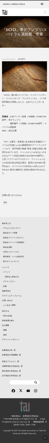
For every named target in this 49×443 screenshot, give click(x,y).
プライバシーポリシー (11, 339)
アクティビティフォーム (11, 295)
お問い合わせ (7, 300)
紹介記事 (13, 130)
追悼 (5, 335)
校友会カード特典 (10, 233)
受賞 (5, 202)
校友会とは (6, 223)
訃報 (5, 286)
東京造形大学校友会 (10, 371)
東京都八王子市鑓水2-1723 (23, 419)
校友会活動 (7, 247)
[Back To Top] (45, 437)
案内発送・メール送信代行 (13, 256)
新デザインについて (11, 261)
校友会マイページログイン (13, 237)
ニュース (5, 267)
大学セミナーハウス (11, 252)
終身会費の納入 (8, 320)
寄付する (5, 311)
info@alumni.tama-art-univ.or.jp (14, 422)
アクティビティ (9, 281)
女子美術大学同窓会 (10, 375)
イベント (6, 272)
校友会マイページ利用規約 (13, 242)
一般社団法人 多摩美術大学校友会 (13, 4)
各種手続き (6, 291)
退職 (5, 330)
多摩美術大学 (7, 350)
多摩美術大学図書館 (10, 355)
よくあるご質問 (9, 305)
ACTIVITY (21, 59)
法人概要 (5, 325)
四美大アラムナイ (9, 361)
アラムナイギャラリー (12, 228)
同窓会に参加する (12, 276)
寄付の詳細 (7, 315)
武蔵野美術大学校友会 (11, 366)
